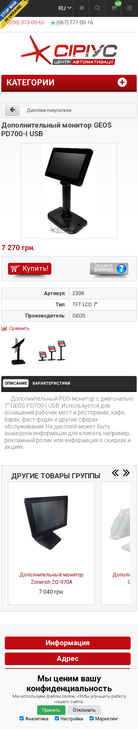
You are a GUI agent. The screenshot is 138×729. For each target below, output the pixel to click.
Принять (51, 710)
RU (62, 8)
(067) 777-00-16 (74, 23)
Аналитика (36, 718)
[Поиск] (97, 8)
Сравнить (19, 328)
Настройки (72, 718)
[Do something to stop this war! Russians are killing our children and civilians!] (14, 14)
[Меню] (129, 8)
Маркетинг (106, 718)
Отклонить (84, 710)
